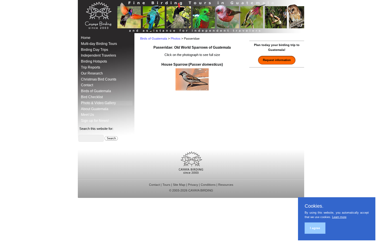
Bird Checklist (92, 97)
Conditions (208, 184)
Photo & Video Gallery (98, 103)
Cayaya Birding (100, 16)
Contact (87, 85)
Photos (175, 38)
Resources (225, 184)
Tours (166, 184)
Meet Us (87, 115)
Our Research (92, 73)
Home (85, 38)
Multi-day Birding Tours (99, 44)
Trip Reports (90, 67)
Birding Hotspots (94, 61)
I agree (315, 228)
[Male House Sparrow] (192, 89)
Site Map (179, 184)
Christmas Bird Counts (98, 79)
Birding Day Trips (94, 50)
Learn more (339, 217)
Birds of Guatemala (96, 91)
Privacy (193, 184)
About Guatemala (94, 109)
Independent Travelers (98, 55)
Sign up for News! (95, 121)
